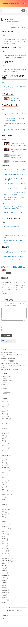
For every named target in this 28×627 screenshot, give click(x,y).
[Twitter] (14, 27)
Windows (5, 526)
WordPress (5, 529)
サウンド (5, 553)
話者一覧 (5, 352)
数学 (4, 582)
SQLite (4, 502)
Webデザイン (6, 524)
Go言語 (4, 445)
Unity (4, 506)
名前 (24, 320)
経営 (4, 595)
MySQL (4, 475)
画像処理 (5, 590)
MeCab (4, 465)
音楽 (4, 602)
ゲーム (4, 551)
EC (3, 431)
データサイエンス (7, 558)
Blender (4, 421)
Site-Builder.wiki (10, 3)
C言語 (4, 426)
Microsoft (5, 470)
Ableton (9, 21)
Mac (4, 462)
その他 (4, 538)
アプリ (4, 543)
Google (4, 443)
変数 (6, 376)
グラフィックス (6, 548)
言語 (4, 597)
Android (4, 413)
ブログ (4, 565)
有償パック (20, 285)
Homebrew (5, 448)
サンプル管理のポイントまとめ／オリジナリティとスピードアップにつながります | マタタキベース (15, 87)
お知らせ (5, 536)
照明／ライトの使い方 (8, 363)
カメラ (4, 546)
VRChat (4, 519)
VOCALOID (5, 514)
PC (3, 482)
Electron (5, 433)
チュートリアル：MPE (21, 288)
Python (4, 489)
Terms (9, 341)
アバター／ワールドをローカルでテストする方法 (13, 365)
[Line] (16, 27)
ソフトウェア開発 (7, 556)
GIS (4, 438)
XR (3, 531)
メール (3, 325)
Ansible (4, 416)
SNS (4, 497)
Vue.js (4, 521)
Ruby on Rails (6, 494)
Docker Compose (6, 392)
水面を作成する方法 (7, 361)
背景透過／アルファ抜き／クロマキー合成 (11, 354)
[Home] (5, 21)
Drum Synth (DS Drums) (8, 283)
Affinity (4, 406)
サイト (24, 331)
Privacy (6, 341)
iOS (4, 450)
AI (3, 408)
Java (4, 453)
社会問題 (5, 388)
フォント (5, 563)
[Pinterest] (23, 27)
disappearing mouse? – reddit (12, 226)
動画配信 (5, 575)
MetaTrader (5, 467)
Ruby (4, 492)
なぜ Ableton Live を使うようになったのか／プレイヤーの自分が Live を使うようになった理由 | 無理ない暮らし (15, 41)
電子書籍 (5, 600)
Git (3, 440)
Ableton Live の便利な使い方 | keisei (13, 256)
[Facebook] (12, 27)
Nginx (4, 477)
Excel (4, 435)
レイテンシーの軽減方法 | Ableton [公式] (14, 174)
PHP (4, 487)
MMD (4, 472)
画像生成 (5, 592)
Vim (4, 511)
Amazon (5, 411)
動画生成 (5, 570)
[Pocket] (20, 27)
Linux (4, 457)
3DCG (4, 401)
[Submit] (23, 10)
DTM (4, 428)
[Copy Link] (25, 27)
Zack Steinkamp (21, 282)
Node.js (4, 480)
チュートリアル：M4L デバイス (8, 288)
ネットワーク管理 (7, 560)
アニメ (4, 541)
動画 (4, 568)
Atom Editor (5, 418)
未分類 (4, 585)
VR (3, 516)
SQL (4, 499)
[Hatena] (18, 27)
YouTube (5, 533)
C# (3, 423)
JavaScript (5, 455)
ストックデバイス (7, 292)
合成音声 (5, 578)
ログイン (5, 618)
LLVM (4, 460)
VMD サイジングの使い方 (8, 369)
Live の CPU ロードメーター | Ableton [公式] (15, 188)
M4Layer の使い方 (6, 358)
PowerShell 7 (5, 384)
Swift (4, 504)
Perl (4, 484)
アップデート (8, 380)
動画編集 (5, 573)
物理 (4, 587)
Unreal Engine (6, 509)
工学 (4, 580)
